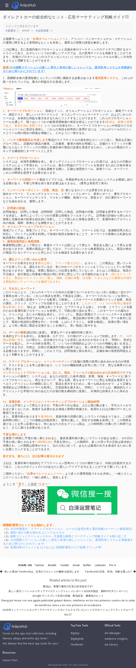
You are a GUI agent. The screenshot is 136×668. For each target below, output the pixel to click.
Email (76, 565)
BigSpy (75, 633)
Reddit (52, 565)
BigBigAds (77, 638)
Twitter (39, 565)
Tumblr (64, 565)
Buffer (87, 565)
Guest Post (10, 660)
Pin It (112, 565)
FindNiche (77, 644)
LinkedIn (100, 565)
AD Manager (113, 633)
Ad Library (111, 644)
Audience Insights (116, 638)
